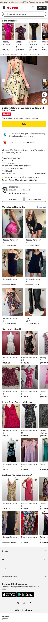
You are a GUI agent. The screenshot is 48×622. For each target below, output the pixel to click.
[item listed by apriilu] (29, 377)
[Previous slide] (3, 80)
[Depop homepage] (12, 7)
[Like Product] (11, 25)
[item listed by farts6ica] (29, 343)
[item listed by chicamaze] (12, 223)
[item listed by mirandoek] (29, 450)
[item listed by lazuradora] (11, 416)
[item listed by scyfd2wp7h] (11, 377)
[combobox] (24, 14)
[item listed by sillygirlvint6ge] (11, 343)
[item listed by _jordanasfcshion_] (11, 450)
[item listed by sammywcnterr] (29, 416)
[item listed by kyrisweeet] (11, 523)
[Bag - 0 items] (33, 8)
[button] (27, 193)
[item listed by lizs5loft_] (29, 489)
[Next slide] (44, 80)
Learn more (28, 136)
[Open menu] (4, 7)
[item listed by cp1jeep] (29, 523)
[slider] (24, 80)
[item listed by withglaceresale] (11, 489)
